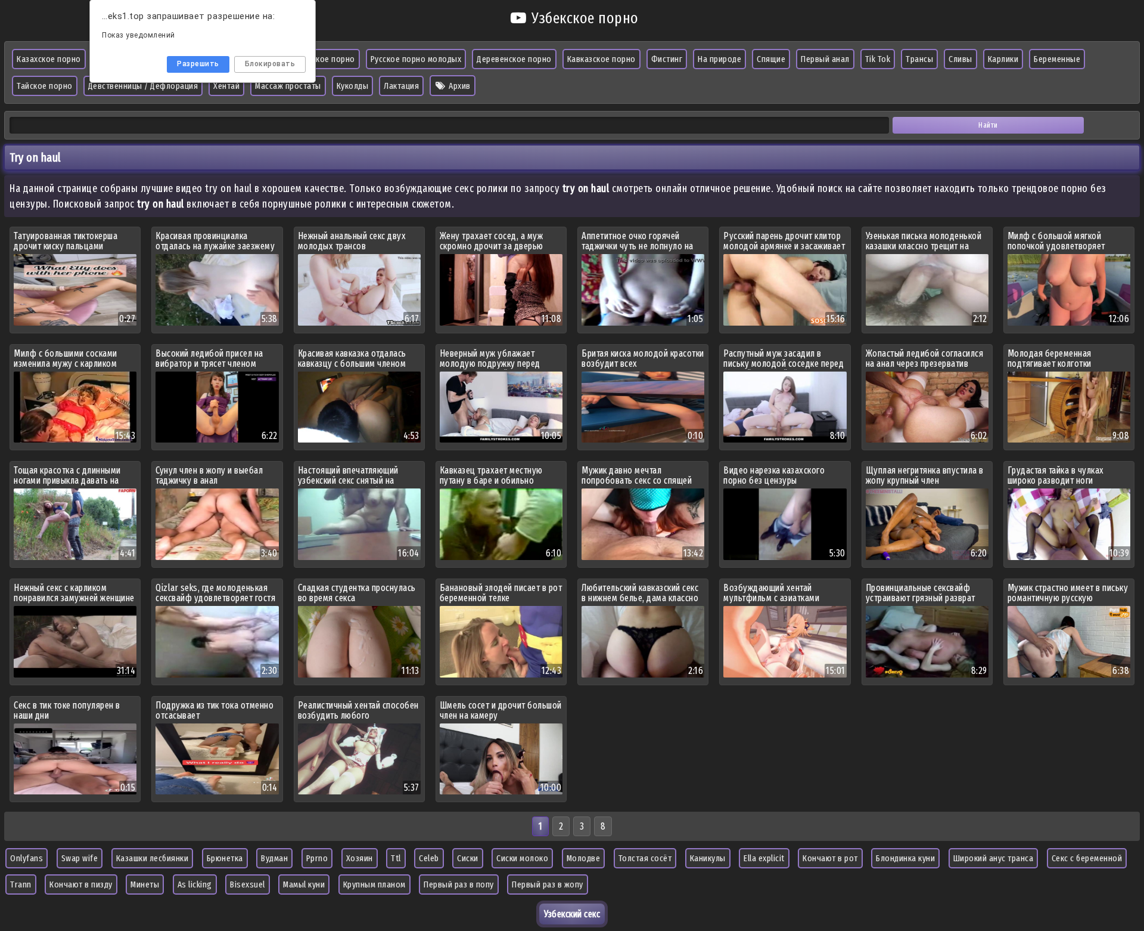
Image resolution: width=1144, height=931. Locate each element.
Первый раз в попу (459, 884)
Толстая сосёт (645, 858)
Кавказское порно (601, 59)
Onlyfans (26, 858)
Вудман (274, 858)
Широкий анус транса (993, 858)
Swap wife (79, 858)
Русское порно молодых (416, 59)
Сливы (960, 59)
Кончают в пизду (81, 884)
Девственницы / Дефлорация (143, 86)
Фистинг (667, 59)
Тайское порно (45, 86)
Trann (21, 884)
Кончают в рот (830, 858)
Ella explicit (764, 858)
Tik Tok (878, 59)
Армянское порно (322, 59)
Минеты (144, 884)
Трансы (919, 59)
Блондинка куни (905, 858)
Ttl (396, 858)
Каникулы (708, 858)
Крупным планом (374, 884)
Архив (459, 86)
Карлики (1003, 59)
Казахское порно (49, 59)
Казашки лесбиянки (152, 858)
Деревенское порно (514, 59)
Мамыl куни (304, 884)
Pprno (317, 858)
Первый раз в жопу (547, 884)
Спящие (771, 59)
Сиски (467, 858)
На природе (719, 59)
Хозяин (359, 858)
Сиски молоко (522, 858)
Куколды (353, 86)
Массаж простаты (288, 86)
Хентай (226, 86)
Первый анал (825, 59)
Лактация (401, 86)
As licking (195, 884)
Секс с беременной (1087, 858)
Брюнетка (225, 858)
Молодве (584, 858)
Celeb (429, 858)
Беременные (1057, 59)
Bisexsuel (247, 884)
